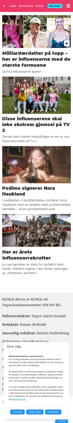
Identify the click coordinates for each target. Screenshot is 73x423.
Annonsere (26, 6)
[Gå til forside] (5, 5)
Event (40, 6)
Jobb (13, 6)
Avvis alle (17, 412)
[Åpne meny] (68, 6)
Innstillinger (61, 421)
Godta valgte (35, 412)
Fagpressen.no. (19, 399)
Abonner (55, 6)
